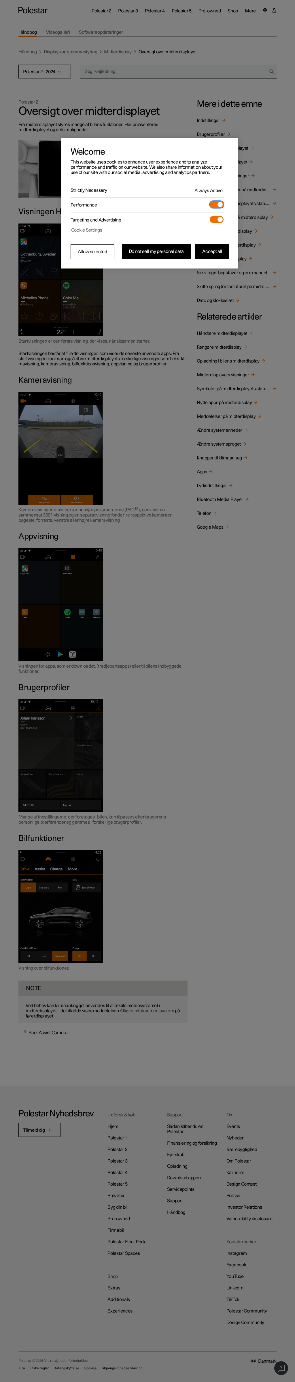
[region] (149, 203)
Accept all (212, 251)
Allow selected (92, 251)
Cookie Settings (86, 230)
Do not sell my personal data (156, 251)
